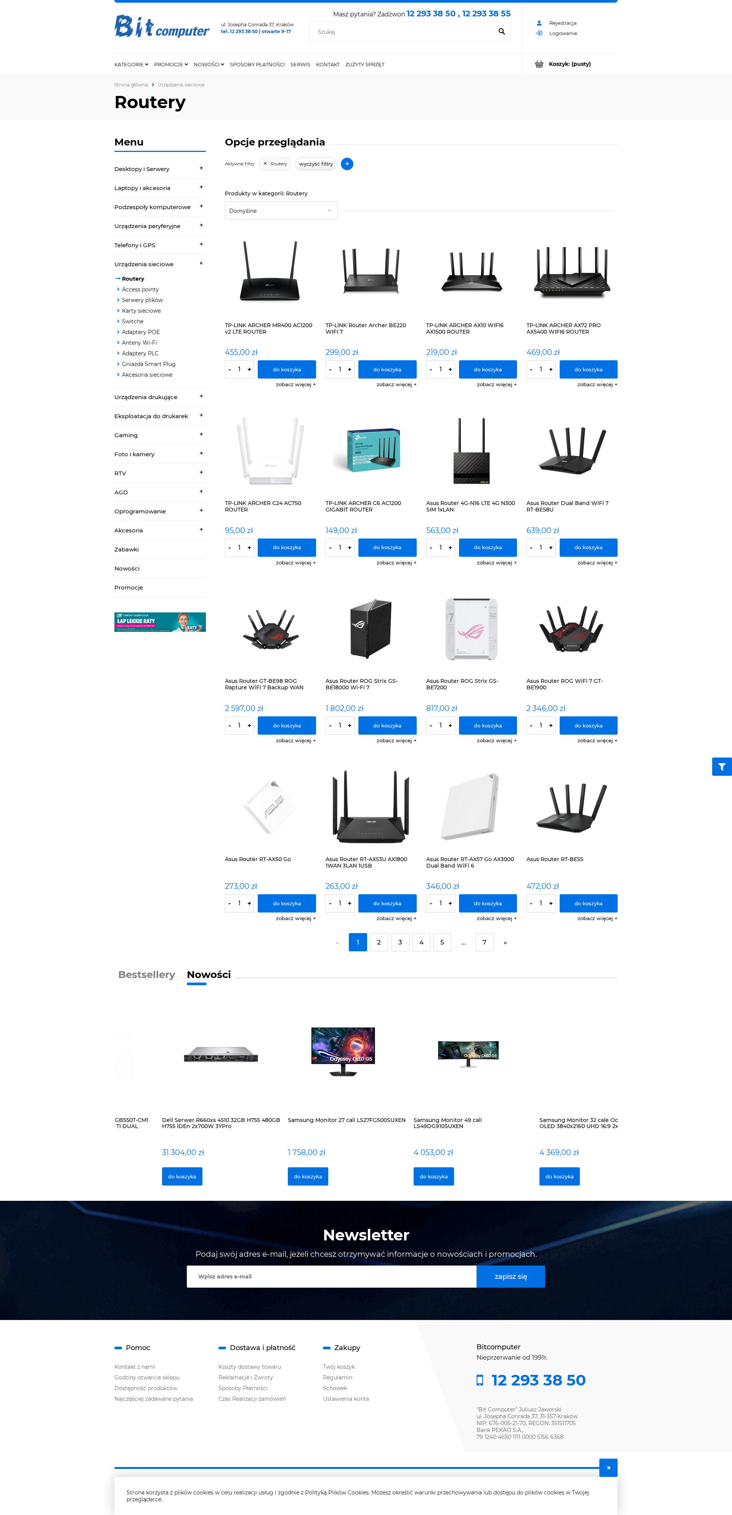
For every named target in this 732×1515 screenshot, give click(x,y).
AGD (121, 492)
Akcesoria (128, 530)
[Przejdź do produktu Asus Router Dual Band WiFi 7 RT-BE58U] (572, 450)
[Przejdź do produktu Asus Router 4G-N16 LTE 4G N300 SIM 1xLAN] (471, 450)
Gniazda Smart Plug (149, 364)
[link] (160, 622)
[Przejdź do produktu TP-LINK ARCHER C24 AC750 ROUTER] (270, 450)
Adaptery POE (141, 332)
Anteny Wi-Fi (139, 342)
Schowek (335, 1388)
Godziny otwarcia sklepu (147, 1377)
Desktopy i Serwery (141, 169)
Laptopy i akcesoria (142, 188)
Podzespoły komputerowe (152, 207)
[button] (296, 384)
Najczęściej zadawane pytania (153, 1398)
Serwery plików (142, 300)
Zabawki (126, 549)
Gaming (126, 435)
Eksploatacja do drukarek (151, 416)
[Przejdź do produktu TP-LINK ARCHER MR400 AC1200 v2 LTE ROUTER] (270, 272)
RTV (120, 473)
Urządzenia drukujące (145, 397)
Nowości (127, 568)
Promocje (128, 587)
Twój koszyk (339, 1366)
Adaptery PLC (140, 353)
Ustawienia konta (346, 1398)
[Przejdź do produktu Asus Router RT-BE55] (572, 806)
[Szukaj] (501, 32)
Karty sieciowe (141, 310)
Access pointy (140, 289)
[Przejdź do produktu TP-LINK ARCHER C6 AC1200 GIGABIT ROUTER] (371, 450)
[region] (160, 622)
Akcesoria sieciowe (147, 374)
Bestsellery (146, 974)
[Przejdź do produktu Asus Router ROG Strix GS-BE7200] (471, 628)
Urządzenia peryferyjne (147, 226)
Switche (132, 321)
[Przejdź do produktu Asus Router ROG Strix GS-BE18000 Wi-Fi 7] (371, 628)
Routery (133, 278)
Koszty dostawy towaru (249, 1366)
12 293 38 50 (537, 1380)
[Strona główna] (162, 28)
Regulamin (337, 1377)
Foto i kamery (134, 454)
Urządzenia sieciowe (143, 264)
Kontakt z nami (134, 1366)
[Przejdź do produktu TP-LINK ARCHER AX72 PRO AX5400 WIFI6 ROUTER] (572, 272)
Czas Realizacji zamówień (252, 1398)
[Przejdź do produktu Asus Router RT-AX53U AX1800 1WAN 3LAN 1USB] (371, 806)
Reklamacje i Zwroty (245, 1377)
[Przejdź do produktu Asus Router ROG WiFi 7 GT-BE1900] (572, 628)
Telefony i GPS (134, 245)
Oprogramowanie (140, 511)
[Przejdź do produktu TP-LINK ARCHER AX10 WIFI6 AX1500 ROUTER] (471, 272)
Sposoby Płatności (243, 1388)
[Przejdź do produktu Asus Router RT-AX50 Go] (270, 806)
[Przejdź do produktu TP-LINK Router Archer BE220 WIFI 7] (371, 272)
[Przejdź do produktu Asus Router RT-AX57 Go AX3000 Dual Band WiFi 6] (471, 806)
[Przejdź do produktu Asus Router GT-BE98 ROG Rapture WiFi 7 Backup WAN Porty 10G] (270, 628)
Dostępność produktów (145, 1388)
